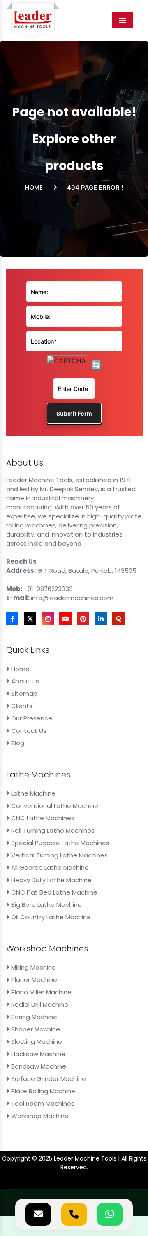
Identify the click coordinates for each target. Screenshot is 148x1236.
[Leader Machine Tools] (33, 20)
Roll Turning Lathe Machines (52, 830)
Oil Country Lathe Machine (50, 917)
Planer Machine (33, 979)
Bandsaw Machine (37, 1066)
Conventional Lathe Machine (53, 805)
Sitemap (23, 693)
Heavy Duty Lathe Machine (50, 880)
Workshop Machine (39, 1115)
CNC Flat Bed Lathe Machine (53, 892)
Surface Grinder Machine (47, 1078)
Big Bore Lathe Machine (45, 904)
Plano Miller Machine (40, 992)
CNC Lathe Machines (41, 818)
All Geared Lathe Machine (49, 867)
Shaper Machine (34, 1029)
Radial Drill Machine (38, 1004)
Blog (16, 743)
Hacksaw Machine (37, 1054)
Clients (20, 706)
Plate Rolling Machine (42, 1091)
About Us (24, 681)
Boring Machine (33, 1016)
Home (34, 187)
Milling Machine (32, 967)
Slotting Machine (35, 1041)
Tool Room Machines (41, 1103)
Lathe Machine (32, 793)
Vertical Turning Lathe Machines (58, 855)
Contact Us (27, 730)
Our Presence (30, 718)
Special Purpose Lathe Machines (59, 842)
